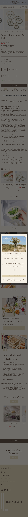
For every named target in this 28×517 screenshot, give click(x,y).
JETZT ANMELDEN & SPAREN (14, 275)
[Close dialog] (24, 236)
